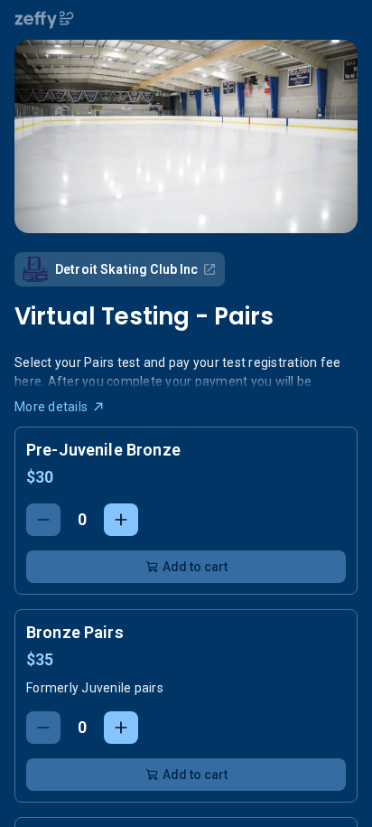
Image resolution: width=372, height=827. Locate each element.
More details (51, 406)
